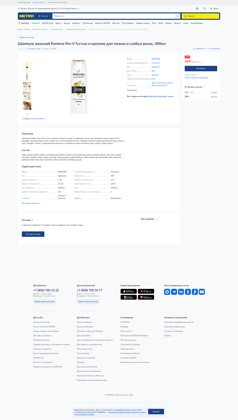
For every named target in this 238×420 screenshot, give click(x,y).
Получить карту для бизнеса (57, 2)
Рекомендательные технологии (134, 362)
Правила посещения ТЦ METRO (47, 367)
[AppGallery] (146, 297)
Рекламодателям (84, 349)
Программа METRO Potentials (134, 336)
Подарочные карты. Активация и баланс (51, 345)
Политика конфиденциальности (178, 322)
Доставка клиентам (42, 336)
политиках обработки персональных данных (127, 412)
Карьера (124, 327)
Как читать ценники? (42, 362)
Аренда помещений (86, 358)
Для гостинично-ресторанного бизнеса (95, 340)
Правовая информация (174, 327)
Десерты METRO (102, 23)
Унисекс (155, 75)
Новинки (36, 23)
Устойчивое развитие (130, 353)
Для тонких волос (159, 85)
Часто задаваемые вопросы (46, 353)
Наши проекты (127, 349)
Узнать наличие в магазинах (196, 78)
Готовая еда (88, 23)
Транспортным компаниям (89, 371)
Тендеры (81, 362)
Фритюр (115, 23)
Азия (154, 23)
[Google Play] (146, 291)
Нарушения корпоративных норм (92, 380)
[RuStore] (128, 297)
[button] (27, 113)
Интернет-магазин (41, 322)
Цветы (58, 23)
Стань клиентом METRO (44, 327)
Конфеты (76, 23)
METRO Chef (47, 23)
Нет (153, 79)
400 (153, 71)
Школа (67, 23)
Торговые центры (128, 340)
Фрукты (177, 23)
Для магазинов (83, 336)
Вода (161, 23)
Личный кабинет (84, 322)
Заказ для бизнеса (39, 2)
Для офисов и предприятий (89, 345)
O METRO (125, 322)
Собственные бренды (130, 345)
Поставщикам (83, 353)
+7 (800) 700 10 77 (89, 290)
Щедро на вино (142, 23)
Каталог (45, 16)
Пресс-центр (126, 331)
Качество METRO (128, 358)
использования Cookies (84, 414)
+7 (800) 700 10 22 (46, 290)
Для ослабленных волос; (162, 83)
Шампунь (156, 67)
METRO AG (38, 358)
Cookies (167, 336)
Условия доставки (24, 2)
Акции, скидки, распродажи (46, 331)
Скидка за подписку (42, 349)
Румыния (156, 63)
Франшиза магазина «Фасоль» (90, 376)
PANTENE (156, 59)
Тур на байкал (128, 23)
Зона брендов (197, 23)
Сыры (185, 23)
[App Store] (128, 291)
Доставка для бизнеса (87, 367)
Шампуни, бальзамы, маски (160, 96)
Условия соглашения (173, 331)
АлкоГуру (25, 23)
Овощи (168, 23)
